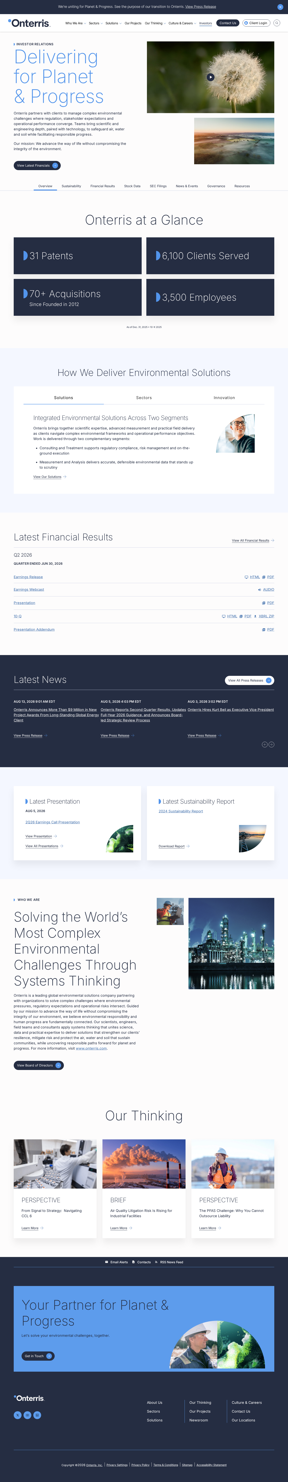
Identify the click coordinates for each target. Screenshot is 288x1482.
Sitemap (187, 1465)
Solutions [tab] (63, 397)
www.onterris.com (91, 1048)
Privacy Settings (117, 1465)
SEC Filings (158, 186)
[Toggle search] (277, 23)
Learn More (30, 1228)
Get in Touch (34, 1356)
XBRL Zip (266, 616)
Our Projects (133, 23)
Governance (216, 186)
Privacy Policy (140, 1465)
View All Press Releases (245, 680)
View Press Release (200, 7)
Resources (242, 186)
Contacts (141, 1262)
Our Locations (243, 1420)
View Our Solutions (47, 477)
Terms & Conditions (165, 1465)
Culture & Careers (181, 23)
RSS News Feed (169, 1262)
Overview (45, 186)
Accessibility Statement (212, 1465)
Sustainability (71, 186)
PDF (270, 577)
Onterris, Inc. (94, 1465)
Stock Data (132, 186)
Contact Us (228, 23)
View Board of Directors (35, 1065)
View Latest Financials (33, 165)
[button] (211, 77)
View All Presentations (41, 846)
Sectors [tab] (144, 397)
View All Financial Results (250, 540)
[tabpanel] (144, 446)
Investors (205, 23)
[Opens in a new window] (18, 1415)
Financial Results (103, 186)
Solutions (112, 23)
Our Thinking (153, 23)
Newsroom (198, 1420)
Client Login (258, 23)
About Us (154, 1402)
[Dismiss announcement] (280, 7)
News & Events (187, 186)
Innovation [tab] (224, 397)
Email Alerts (116, 1262)
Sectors (94, 23)
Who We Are (74, 23)
